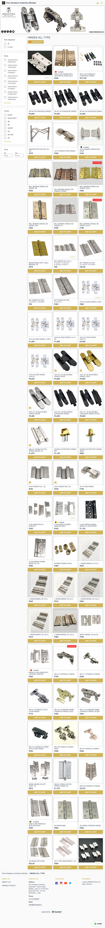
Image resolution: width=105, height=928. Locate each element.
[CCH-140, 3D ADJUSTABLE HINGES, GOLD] (90, 366)
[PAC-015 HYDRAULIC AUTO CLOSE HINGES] (40, 701)
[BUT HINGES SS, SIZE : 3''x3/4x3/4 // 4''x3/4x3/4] (40, 292)
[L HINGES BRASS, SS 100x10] (40, 625)
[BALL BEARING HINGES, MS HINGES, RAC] (40, 215)
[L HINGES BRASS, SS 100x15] (65, 625)
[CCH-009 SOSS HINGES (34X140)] (40, 366)
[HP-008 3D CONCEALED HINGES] (40, 102)
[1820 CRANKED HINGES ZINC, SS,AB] (90, 140)
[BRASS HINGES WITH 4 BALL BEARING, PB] (40, 253)
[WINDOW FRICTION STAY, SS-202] (40, 140)
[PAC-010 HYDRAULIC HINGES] (65, 663)
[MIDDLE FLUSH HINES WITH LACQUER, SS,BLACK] (40, 663)
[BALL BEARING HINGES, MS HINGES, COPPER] (65, 178)
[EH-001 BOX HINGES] (90, 477)
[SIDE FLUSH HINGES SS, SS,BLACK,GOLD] (40, 814)
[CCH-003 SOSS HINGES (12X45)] (90, 292)
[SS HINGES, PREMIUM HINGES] (90, 814)
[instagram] (61, 883)
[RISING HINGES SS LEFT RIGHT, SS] (40, 776)
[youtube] (65, 883)
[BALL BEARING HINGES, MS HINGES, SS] (65, 215)
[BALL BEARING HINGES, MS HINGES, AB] (40, 178)
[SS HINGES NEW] (65, 814)
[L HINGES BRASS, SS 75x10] (40, 590)
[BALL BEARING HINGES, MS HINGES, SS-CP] (90, 215)
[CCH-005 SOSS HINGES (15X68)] (40, 329)
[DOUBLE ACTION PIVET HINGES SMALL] (90, 441)
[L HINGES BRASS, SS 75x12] (90, 553)
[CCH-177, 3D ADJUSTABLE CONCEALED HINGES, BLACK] (90, 404)
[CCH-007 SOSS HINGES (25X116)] (90, 329)
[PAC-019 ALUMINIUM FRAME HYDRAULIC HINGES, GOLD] (65, 701)
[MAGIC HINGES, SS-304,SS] (90, 625)
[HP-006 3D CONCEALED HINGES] (90, 102)
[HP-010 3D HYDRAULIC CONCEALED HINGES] (90, 65)
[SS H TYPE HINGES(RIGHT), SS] (65, 852)
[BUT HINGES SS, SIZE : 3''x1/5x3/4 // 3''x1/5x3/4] (90, 253)
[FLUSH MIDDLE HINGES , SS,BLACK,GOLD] (65, 515)
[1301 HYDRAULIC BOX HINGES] (65, 140)
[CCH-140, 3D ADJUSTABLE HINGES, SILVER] (40, 404)
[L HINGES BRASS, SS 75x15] (65, 590)
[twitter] (70, 883)
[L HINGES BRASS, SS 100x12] (90, 590)
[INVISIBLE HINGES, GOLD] (65, 553)
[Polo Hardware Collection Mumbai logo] (3, 2)
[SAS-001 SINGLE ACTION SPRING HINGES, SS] (65, 776)
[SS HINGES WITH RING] (40, 852)
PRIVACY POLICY (9, 885)
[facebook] (56, 883)
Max (16, 153)
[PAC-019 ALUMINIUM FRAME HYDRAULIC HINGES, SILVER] (90, 701)
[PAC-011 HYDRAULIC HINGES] (90, 663)
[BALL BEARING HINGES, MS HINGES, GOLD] (90, 178)
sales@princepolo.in (35, 905)
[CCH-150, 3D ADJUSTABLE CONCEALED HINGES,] (65, 404)
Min (5, 153)
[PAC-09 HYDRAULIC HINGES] (90, 739)
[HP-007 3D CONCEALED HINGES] (65, 102)
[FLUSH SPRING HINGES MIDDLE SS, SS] (40, 553)
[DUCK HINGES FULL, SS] (40, 477)
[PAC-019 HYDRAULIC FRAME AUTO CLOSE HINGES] (40, 739)
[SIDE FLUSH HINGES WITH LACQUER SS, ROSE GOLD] (65, 65)
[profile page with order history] (98, 3)
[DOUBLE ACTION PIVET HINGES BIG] (65, 441)
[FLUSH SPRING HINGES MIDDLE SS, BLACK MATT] (90, 515)
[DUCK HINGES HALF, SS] (65, 477)
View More (7, 103)
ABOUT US (6, 882)
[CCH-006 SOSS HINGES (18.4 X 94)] (65, 329)
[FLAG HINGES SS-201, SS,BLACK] (40, 515)
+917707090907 (34, 899)
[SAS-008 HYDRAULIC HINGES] (90, 776)
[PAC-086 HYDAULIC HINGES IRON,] (65, 739)
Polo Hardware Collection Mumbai (21, 3)
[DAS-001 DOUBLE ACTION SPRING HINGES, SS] (40, 441)
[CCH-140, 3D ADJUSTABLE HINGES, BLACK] (65, 366)
